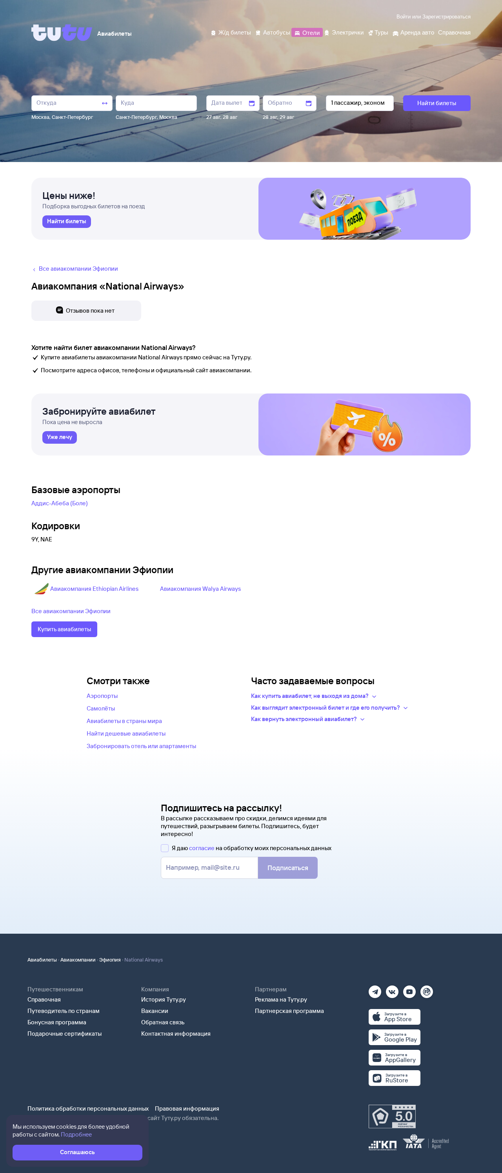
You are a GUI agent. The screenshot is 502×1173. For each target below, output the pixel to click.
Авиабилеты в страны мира (124, 721)
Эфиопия (110, 959)
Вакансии (154, 1011)
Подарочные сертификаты (64, 1033)
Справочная (44, 999)
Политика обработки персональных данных (88, 1108)
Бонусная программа (56, 1022)
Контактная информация (176, 1033)
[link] (66, 221)
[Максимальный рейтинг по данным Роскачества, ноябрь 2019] (392, 1116)
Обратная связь (163, 1022)
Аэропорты (102, 695)
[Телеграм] (375, 989)
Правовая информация (187, 1108)
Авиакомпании (78, 959)
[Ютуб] (409, 989)
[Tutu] (62, 32)
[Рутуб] (426, 989)
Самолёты (101, 708)
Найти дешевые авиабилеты (126, 733)
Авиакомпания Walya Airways (200, 588)
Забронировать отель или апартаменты (141, 746)
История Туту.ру (163, 999)
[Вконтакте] (392, 989)
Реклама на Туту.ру (281, 999)
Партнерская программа (289, 1011)
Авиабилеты (42, 959)
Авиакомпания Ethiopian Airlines (94, 588)
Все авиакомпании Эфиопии (71, 611)
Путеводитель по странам (63, 1011)
